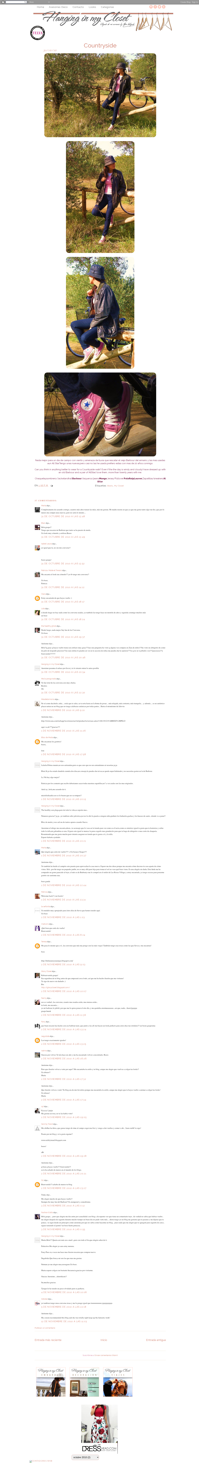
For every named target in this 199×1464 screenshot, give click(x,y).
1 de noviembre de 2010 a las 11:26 (63, 730)
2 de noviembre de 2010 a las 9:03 (63, 964)
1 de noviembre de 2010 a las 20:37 (63, 855)
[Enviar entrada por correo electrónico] (51, 485)
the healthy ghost (48, 626)
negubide (45, 1036)
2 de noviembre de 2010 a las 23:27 (63, 1188)
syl (42, 1106)
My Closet (119, 486)
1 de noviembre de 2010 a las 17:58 (63, 754)
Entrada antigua (156, 1340)
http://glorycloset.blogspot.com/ (55, 987)
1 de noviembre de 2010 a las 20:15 (63, 799)
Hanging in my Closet (50, 664)
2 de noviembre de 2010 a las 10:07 (63, 991)
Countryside (100, 45)
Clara (43, 594)
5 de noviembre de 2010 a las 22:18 (63, 1307)
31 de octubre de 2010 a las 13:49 (63, 537)
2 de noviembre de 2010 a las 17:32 (63, 1079)
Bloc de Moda (47, 737)
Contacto (78, 7)
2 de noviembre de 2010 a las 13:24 (63, 1029)
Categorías (107, 7)
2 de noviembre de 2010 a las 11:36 (63, 1015)
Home (40, 7)
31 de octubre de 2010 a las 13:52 (63, 563)
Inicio (104, 1340)
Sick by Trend (47, 1124)
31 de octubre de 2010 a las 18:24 (63, 619)
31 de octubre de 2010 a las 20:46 (63, 657)
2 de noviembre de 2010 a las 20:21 (63, 1173)
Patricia (44, 892)
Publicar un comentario (45, 1328)
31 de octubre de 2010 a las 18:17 (63, 601)
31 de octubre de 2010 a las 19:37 (63, 637)
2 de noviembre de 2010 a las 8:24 (63, 935)
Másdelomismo (48, 699)
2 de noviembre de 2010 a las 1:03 (63, 917)
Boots (110, 486)
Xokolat (44, 1299)
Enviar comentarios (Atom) (106, 1355)
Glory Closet (46, 971)
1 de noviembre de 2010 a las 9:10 (63, 710)
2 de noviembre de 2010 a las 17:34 (63, 1099)
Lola (43, 608)
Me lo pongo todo (48, 679)
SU (42, 1180)
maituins (45, 924)
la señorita (45, 906)
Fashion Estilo (47, 1212)
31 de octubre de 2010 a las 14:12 (63, 587)
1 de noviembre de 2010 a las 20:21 (63, 841)
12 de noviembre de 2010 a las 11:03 (64, 1321)
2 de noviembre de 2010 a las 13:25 (63, 1044)
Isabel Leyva (46, 544)
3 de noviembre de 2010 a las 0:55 (63, 1229)
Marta (43, 505)
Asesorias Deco (58, 7)
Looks (92, 7)
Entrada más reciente (48, 1340)
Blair (43, 523)
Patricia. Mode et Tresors (51, 570)
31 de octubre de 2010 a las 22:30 (63, 692)
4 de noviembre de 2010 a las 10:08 (64, 1292)
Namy (44, 998)
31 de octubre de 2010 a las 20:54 (63, 672)
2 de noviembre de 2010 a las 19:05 (64, 1117)
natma (44, 1051)
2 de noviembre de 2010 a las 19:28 (64, 1156)
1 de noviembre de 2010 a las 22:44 (63, 885)
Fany (43, 1022)
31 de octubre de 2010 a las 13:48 (63, 516)
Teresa (44, 941)
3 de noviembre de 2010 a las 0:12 (63, 1205)
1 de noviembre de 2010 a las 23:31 (63, 899)
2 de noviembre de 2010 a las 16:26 (64, 1058)
